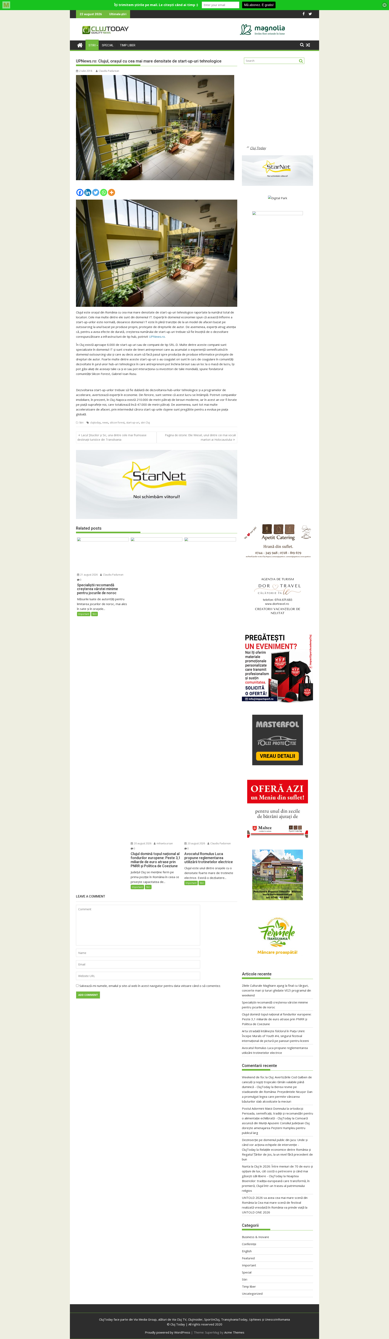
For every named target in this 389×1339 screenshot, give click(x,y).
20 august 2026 (142, 843)
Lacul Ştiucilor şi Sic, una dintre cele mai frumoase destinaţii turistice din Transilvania (111, 437)
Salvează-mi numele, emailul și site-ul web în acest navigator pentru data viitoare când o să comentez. (150, 986)
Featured (248, 1258)
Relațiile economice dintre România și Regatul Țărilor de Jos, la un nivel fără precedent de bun (277, 1154)
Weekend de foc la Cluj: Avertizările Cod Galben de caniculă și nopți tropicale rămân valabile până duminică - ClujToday (277, 1082)
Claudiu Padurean (109, 71)
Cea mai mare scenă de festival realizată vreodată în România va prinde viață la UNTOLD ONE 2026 (274, 1207)
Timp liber (127, 45)
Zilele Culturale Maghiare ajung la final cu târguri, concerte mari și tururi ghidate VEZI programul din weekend (276, 990)
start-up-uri (132, 422)
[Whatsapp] (103, 192)
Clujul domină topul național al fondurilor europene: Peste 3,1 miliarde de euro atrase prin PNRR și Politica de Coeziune (276, 1019)
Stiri (92, 45)
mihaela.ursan (164, 843)
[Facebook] (79, 192)
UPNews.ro (157, 336)
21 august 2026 (89, 574)
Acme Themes (234, 1332)
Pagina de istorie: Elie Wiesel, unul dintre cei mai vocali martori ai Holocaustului (200, 437)
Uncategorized (252, 1293)
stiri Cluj (145, 422)
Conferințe (249, 1244)
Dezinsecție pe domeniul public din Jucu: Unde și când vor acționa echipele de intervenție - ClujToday (275, 1145)
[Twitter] (95, 192)
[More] (111, 192)
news (105, 422)
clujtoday (95, 422)
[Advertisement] (277, 108)
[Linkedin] (87, 192)
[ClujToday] (80, 44)
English (247, 1251)
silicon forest (117, 422)
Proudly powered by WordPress (167, 1332)
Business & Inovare (255, 1237)
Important (83, 613)
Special (108, 45)
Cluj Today (258, 148)
